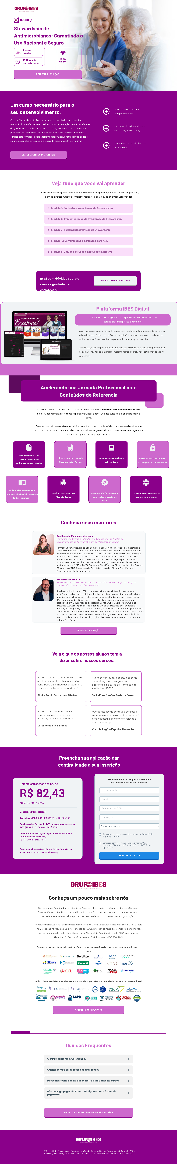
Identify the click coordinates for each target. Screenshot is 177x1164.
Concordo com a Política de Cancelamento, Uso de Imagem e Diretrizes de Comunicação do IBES (127, 845)
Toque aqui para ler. (111, 836)
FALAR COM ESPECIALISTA (115, 280)
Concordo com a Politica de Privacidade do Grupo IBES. (127, 835)
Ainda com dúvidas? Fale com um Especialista (88, 1112)
